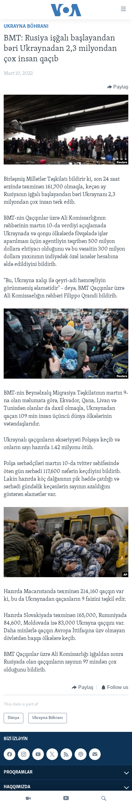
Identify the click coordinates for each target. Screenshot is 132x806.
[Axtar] (104, 798)
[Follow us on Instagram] (23, 754)
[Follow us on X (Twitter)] (52, 754)
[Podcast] (80, 754)
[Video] (28, 798)
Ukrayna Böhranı (26, 26)
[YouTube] (66, 798)
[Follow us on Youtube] (38, 754)
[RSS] (66, 754)
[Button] (118, 87)
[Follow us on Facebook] (9, 754)
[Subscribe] (95, 754)
